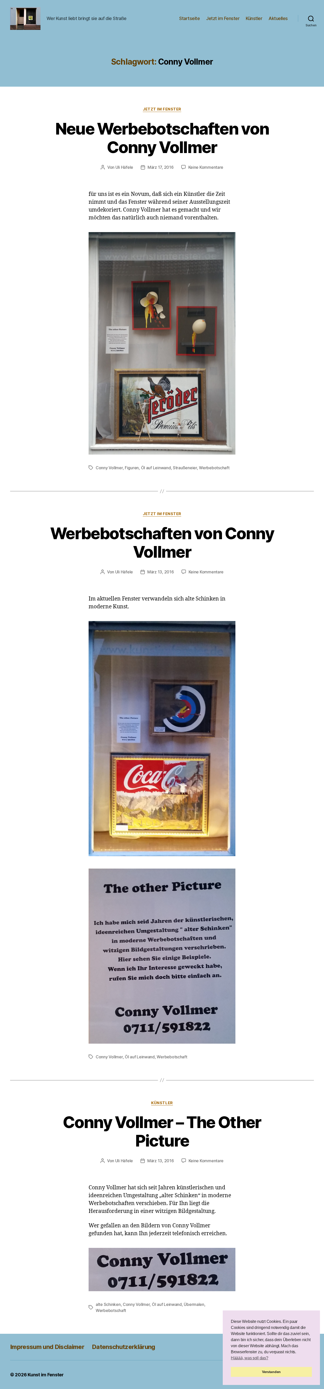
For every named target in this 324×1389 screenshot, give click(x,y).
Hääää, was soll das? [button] (249, 1358)
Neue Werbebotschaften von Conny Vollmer (162, 138)
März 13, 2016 (160, 571)
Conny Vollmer (109, 467)
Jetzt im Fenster (222, 18)
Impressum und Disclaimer (47, 1346)
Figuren (132, 467)
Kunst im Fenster (46, 1374)
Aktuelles (278, 18)
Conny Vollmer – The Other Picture (162, 1131)
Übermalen (194, 1304)
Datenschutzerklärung (123, 1346)
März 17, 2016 (161, 167)
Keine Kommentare (206, 167)
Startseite (189, 18)
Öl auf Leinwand (156, 467)
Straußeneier (185, 467)
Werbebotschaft (214, 467)
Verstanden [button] (271, 1372)
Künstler (254, 18)
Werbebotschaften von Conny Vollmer (162, 542)
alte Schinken (108, 1304)
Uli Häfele (124, 167)
